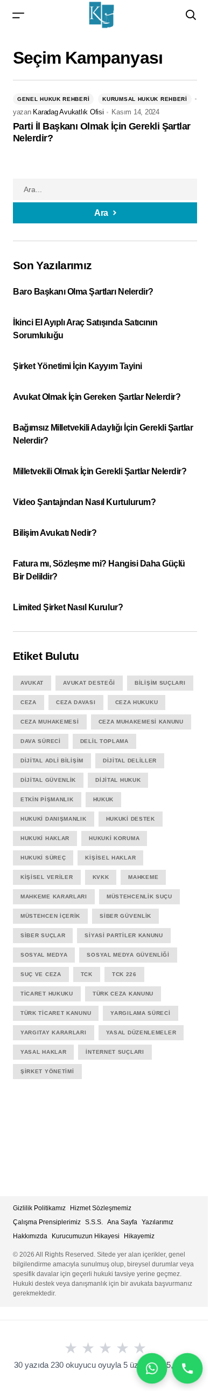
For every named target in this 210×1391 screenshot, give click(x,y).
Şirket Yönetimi (47, 1071)
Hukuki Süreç (43, 858)
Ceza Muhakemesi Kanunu (141, 722)
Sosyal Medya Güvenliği (128, 955)
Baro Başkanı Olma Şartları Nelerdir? (84, 291)
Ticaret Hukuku (46, 994)
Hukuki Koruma (114, 838)
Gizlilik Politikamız (39, 1208)
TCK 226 (124, 974)
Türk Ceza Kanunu (123, 994)
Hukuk (103, 799)
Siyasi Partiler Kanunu (124, 935)
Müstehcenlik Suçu (139, 896)
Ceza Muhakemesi (49, 722)
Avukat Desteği (89, 683)
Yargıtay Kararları (53, 1032)
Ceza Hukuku (136, 702)
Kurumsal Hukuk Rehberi (144, 99)
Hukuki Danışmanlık (53, 819)
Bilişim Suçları (160, 683)
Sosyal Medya (43, 955)
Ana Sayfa (122, 1222)
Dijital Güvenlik (48, 780)
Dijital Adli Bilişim (51, 760)
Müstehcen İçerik (50, 916)
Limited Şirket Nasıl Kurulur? (68, 607)
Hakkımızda (30, 1236)
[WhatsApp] (151, 1368)
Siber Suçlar (42, 935)
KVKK (101, 877)
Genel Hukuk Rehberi (53, 99)
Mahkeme (143, 877)
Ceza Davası (76, 702)
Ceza (28, 702)
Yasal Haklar (43, 1052)
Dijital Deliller (130, 760)
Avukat (32, 683)
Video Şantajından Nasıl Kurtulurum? (84, 502)
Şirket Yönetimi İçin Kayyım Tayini (77, 366)
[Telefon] (187, 1368)
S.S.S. (94, 1222)
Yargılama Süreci (140, 1013)
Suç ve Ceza (40, 974)
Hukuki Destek (130, 819)
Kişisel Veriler (46, 877)
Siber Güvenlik (125, 916)
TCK (87, 974)
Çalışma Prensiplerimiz (47, 1222)
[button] (18, 15)
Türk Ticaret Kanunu (55, 1013)
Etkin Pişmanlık (47, 799)
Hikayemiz (139, 1236)
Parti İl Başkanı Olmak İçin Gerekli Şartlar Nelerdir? (102, 132)
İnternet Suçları (115, 1052)
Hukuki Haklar (44, 838)
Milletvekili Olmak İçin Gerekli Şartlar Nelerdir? (99, 471)
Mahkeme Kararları (53, 896)
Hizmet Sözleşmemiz (100, 1208)
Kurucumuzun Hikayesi (86, 1236)
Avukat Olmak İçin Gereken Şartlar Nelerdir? (96, 396)
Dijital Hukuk (118, 780)
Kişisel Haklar (110, 858)
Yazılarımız (157, 1222)
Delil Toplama (104, 741)
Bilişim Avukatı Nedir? (54, 532)
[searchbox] (105, 189)
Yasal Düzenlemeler (141, 1032)
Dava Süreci (40, 741)
